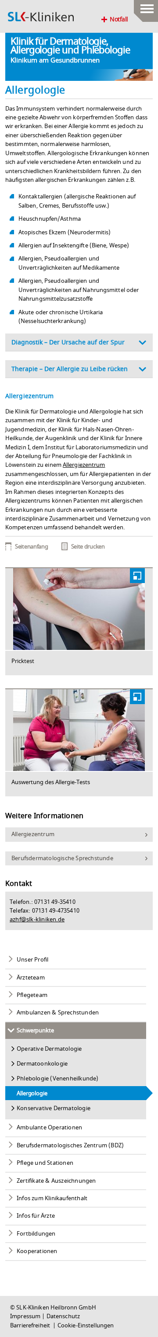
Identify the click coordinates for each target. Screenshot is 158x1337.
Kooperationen (37, 1251)
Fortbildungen (36, 1233)
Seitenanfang (31, 546)
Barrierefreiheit (30, 1325)
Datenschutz (63, 1316)
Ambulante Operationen (49, 1127)
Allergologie (32, 1093)
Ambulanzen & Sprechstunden (58, 1012)
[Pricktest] (79, 609)
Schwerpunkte (35, 1030)
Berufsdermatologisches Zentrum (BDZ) (70, 1145)
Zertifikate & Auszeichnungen (56, 1181)
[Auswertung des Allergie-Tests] (79, 730)
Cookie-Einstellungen (85, 1325)
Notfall (119, 19)
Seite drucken (88, 546)
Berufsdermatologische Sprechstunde (62, 858)
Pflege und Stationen (45, 1163)
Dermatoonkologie (42, 1064)
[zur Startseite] (41, 16)
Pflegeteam (32, 995)
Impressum (25, 1316)
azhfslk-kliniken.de (37, 919)
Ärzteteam (31, 977)
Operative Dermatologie (49, 1049)
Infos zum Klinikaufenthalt (52, 1198)
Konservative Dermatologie (53, 1108)
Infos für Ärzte (36, 1216)
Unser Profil (32, 959)
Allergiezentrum (84, 465)
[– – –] (146, 6)
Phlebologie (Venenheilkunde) (58, 1079)
